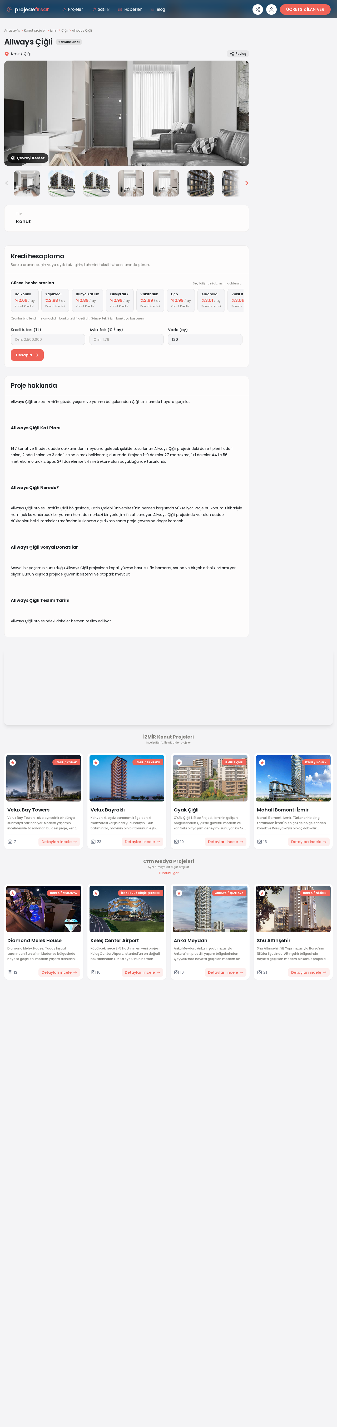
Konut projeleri (35, 30)
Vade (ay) (178, 329)
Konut (23, 221)
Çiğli (64, 30)
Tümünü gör (168, 873)
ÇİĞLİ (239, 762)
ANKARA (220, 893)
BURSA (55, 893)
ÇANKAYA (236, 893)
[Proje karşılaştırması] (257, 9)
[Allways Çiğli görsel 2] (27, 183)
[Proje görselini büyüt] (126, 113)
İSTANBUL (128, 893)
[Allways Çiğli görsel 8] (235, 183)
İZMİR (59, 762)
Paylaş (241, 53)
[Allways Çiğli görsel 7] (200, 183)
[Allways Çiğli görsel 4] (96, 183)
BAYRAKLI (153, 762)
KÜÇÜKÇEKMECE (149, 893)
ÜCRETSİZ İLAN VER (305, 9)
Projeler (75, 9)
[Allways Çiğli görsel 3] (61, 183)
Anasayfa (12, 30)
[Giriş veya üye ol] (271, 9)
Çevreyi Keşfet (31, 158)
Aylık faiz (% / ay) (106, 329)
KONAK (72, 762)
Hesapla (24, 355)
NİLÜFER (321, 893)
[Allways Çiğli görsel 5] (131, 183)
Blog (161, 9)
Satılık (104, 9)
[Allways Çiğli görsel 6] (166, 183)
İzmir (54, 30)
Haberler (133, 9)
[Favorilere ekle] (12, 762)
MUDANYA (70, 893)
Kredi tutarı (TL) (26, 329)
